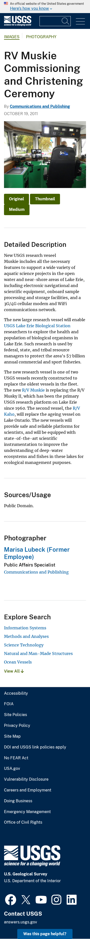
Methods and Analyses (26, 636)
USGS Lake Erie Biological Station (37, 325)
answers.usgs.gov (20, 922)
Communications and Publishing (40, 106)
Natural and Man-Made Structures (38, 653)
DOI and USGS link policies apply (35, 747)
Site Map (12, 736)
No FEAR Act (16, 758)
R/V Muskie (33, 390)
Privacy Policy (17, 725)
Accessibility (16, 693)
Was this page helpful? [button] (44, 933)
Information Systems (25, 627)
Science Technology (24, 644)
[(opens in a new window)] (10, 899)
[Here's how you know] (45, 6)
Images (12, 36)
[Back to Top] (72, 921)
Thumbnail (45, 199)
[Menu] (80, 21)
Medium (16, 209)
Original (16, 199)
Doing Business (18, 801)
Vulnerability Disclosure (26, 779)
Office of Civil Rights (23, 822)
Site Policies (15, 715)
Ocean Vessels (18, 662)
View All (12, 671)
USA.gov (12, 768)
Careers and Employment (27, 790)
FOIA (9, 704)
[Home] (17, 24)
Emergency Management (27, 812)
